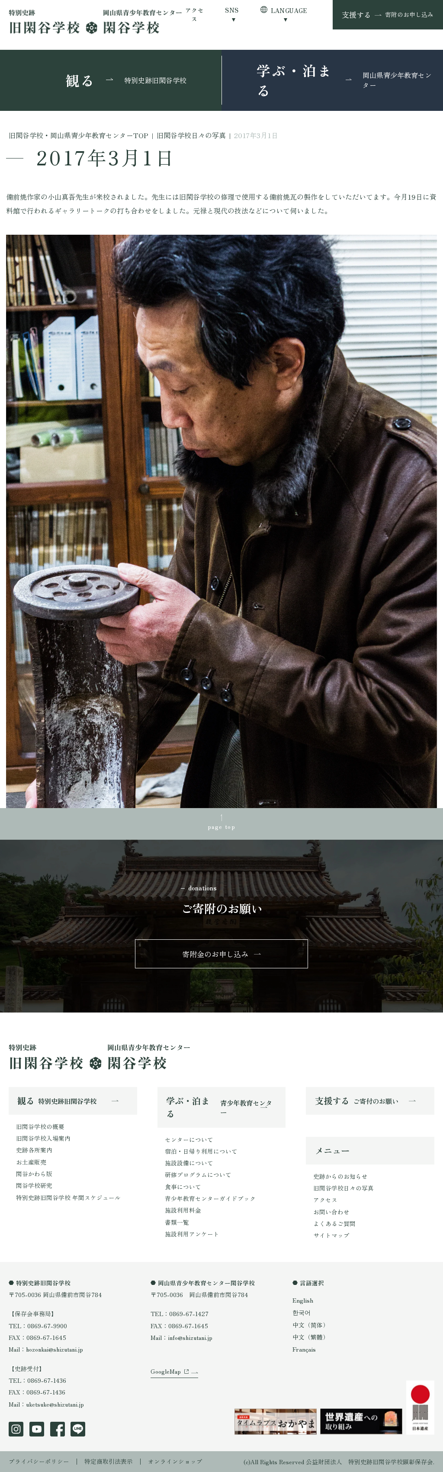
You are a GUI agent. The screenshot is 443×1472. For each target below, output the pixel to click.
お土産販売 (31, 1162)
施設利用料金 (183, 1210)
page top (221, 826)
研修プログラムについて (198, 1174)
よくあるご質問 (334, 1223)
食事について (183, 1186)
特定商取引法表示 (108, 1461)
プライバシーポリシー (39, 1461)
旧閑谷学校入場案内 (43, 1138)
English (302, 1300)
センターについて (189, 1139)
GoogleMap (166, 1371)
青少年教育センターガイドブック (210, 1198)
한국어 (301, 1312)
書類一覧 (177, 1222)
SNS (231, 10)
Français (304, 1349)
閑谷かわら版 (34, 1173)
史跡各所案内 (34, 1149)
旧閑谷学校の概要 (40, 1126)
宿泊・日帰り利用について (201, 1151)
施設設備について (189, 1162)
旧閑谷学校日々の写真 (343, 1188)
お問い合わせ (331, 1211)
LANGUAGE (289, 10)
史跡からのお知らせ (340, 1176)
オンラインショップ (175, 1461)
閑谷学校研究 (34, 1185)
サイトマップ (331, 1235)
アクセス (194, 14)
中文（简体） (310, 1324)
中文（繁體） (310, 1337)
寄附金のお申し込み (215, 953)
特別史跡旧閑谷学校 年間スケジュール (68, 1197)
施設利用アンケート (192, 1233)
